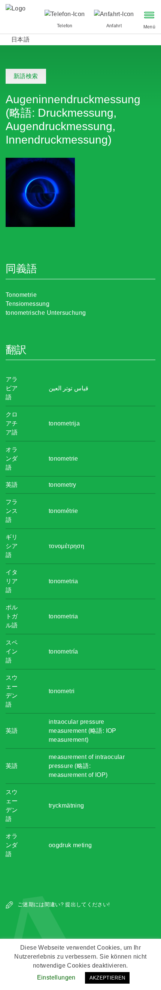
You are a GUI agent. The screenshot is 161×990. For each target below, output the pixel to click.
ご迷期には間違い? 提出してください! (63, 904)
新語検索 (25, 76)
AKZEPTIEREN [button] (107, 978)
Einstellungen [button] (56, 977)
